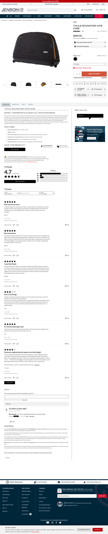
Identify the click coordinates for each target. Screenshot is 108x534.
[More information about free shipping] (88, 89)
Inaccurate (31, 416)
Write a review (15, 149)
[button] (53, 173)
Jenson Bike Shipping (44, 504)
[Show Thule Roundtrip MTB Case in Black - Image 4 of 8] (58, 84)
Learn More (104, 77)
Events (40, 494)
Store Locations (26, 494)
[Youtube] (48, 523)
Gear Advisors (42, 497)
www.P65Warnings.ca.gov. (31, 161)
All (11, 16)
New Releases (27, 16)
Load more (9, 382)
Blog (88, 4)
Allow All (97, 529)
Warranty (5, 511)
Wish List (5, 501)
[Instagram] (52, 523)
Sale (100, 16)
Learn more (24, 399)
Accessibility (25, 514)
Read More (37, 364)
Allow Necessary (84, 529)
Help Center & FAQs (8, 504)
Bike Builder (89, 16)
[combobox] (11, 193)
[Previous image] (4, 85)
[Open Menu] (25, 10)
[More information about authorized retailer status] (105, 46)
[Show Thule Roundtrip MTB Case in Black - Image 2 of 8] (28, 84)
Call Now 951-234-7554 (71, 505)
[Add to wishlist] (106, 22)
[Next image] (68, 85)
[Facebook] (56, 523)
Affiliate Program (26, 491)
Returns (5, 508)
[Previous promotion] (31, 4)
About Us (41, 491)
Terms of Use (25, 510)
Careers (41, 501)
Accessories (67, 16)
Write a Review (20, 181)
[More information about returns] (105, 89)
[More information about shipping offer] (105, 42)
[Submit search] (75, 10)
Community (25, 497)
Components (48, 16)
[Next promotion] (72, 4)
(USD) (103, 4)
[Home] (12, 10)
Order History (6, 494)
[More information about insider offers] (88, 95)
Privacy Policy (35, 531)
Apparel (57, 16)
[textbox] (36, 396)
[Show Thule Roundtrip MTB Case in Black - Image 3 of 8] (43, 84)
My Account (6, 491)
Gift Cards (5, 497)
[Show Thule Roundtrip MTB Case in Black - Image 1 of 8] (13, 84)
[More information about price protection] (105, 95)
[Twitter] (60, 523)
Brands (17, 16)
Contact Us (95, 4)
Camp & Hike (78, 16)
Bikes (39, 16)
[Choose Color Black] (75, 59)
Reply (27, 416)
